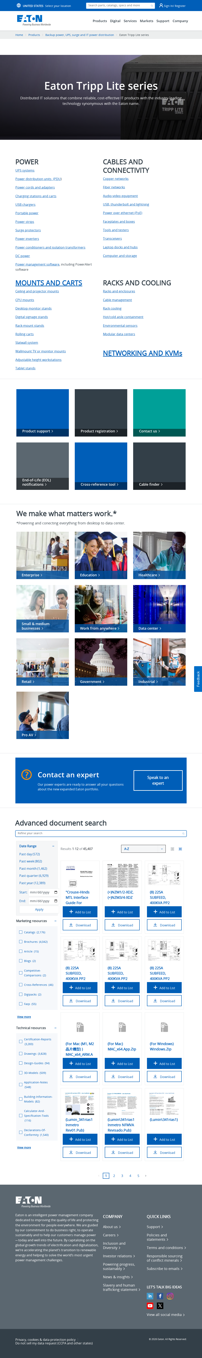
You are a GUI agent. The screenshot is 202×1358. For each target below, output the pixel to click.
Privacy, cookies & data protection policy (45, 1339)
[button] (198, 679)
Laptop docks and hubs (120, 247)
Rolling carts (24, 334)
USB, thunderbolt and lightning (126, 204)
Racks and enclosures (119, 291)
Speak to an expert (158, 780)
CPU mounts (24, 300)
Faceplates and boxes (119, 221)
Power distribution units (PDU (38, 179)
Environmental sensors (120, 325)
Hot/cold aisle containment (123, 317)
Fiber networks (114, 187)
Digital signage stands (31, 317)
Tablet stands (25, 368)
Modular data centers (119, 334)
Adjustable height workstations (38, 360)
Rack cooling (112, 308)
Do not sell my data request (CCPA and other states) (54, 1343)
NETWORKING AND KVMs (142, 353)
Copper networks (116, 179)
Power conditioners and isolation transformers (50, 247)
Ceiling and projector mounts (37, 291)
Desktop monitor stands (33, 308)
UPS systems (25, 170)
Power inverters (27, 239)
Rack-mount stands (29, 325)
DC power (22, 256)
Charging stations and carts (35, 196)
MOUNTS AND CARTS (48, 282)
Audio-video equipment (120, 196)
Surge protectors (28, 230)
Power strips (24, 222)
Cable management (117, 300)
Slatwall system (26, 342)
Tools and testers (116, 230)
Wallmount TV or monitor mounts (40, 351)
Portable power (26, 213)
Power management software (37, 264)
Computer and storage (120, 256)
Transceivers (112, 238)
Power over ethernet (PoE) (122, 213)
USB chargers (25, 204)
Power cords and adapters (35, 187)
